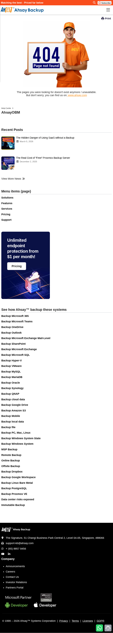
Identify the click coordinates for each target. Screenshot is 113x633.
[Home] (34, 10)
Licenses (88, 620)
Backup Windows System (17, 443)
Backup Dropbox (12, 471)
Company (8, 559)
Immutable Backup (13, 505)
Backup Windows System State (21, 438)
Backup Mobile (10, 416)
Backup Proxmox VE (14, 493)
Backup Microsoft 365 (15, 316)
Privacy (63, 620)
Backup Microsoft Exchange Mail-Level (25, 338)
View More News (11, 178)
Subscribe (106, 3)
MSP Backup (9, 449)
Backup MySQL (11, 371)
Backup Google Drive (14, 404)
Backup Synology (12, 388)
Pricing (5, 214)
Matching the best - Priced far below (22, 2)
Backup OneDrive (12, 327)
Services (6, 208)
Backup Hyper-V (11, 360)
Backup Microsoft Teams (17, 321)
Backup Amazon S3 (13, 410)
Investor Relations (16, 582)
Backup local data (12, 421)
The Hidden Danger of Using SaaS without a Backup (45, 137)
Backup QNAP (10, 393)
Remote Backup (11, 455)
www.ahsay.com (77, 95)
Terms (75, 620)
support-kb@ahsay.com (20, 543)
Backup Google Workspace (18, 477)
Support (6, 219)
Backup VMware (11, 366)
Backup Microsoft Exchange (19, 349)
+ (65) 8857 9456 (16, 548)
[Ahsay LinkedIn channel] (9, 554)
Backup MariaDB (11, 377)
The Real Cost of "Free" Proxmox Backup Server (43, 157)
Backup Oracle (10, 382)
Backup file (8, 427)
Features (6, 203)
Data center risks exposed (17, 499)
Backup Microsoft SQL (15, 354)
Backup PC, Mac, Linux (15, 432)
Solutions (7, 197)
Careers (10, 571)
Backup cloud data (13, 399)
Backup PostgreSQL (14, 488)
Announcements (15, 566)
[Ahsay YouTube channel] (2, 554)
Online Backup (10, 460)
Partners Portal (14, 587)
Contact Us (12, 576)
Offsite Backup (10, 466)
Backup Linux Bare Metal (17, 482)
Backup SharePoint (13, 343)
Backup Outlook (11, 332)
